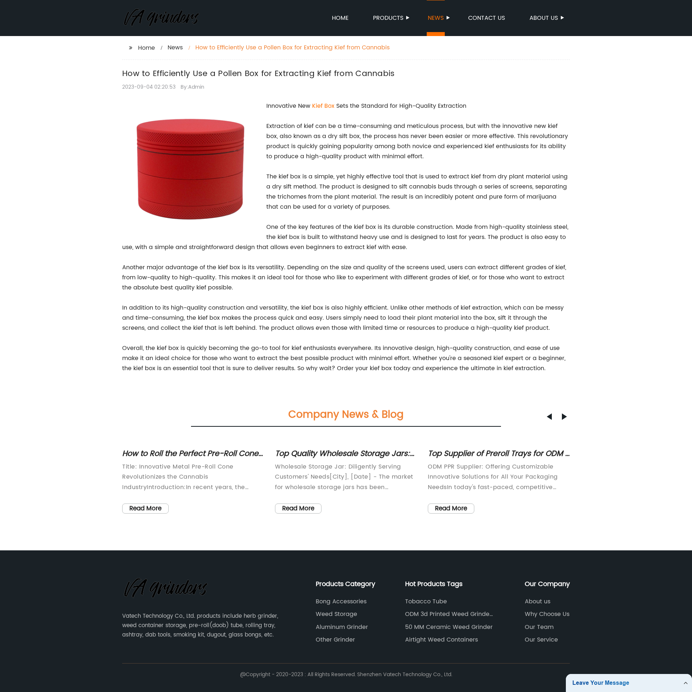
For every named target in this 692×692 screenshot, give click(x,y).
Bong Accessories (341, 601)
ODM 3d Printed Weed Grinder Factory (448, 614)
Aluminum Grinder (342, 627)
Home (340, 18)
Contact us (486, 18)
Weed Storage (336, 614)
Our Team (539, 627)
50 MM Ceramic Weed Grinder (449, 627)
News (436, 18)
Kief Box (323, 106)
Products (388, 18)
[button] (549, 416)
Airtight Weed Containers (441, 639)
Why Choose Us (547, 614)
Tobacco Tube (426, 601)
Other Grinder (335, 639)
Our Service (541, 639)
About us (543, 18)
